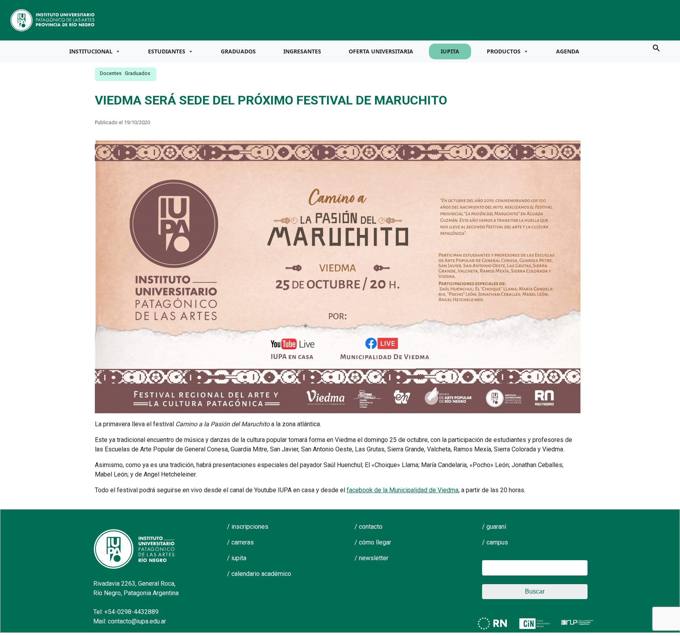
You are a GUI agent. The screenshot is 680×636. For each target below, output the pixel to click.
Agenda (567, 51)
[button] (656, 47)
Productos (504, 51)
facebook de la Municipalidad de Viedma (402, 490)
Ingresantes (302, 51)
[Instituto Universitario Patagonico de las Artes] (52, 19)
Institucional (91, 51)
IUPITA (450, 51)
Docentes (111, 73)
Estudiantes (166, 51)
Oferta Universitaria (381, 51)
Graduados (238, 51)
